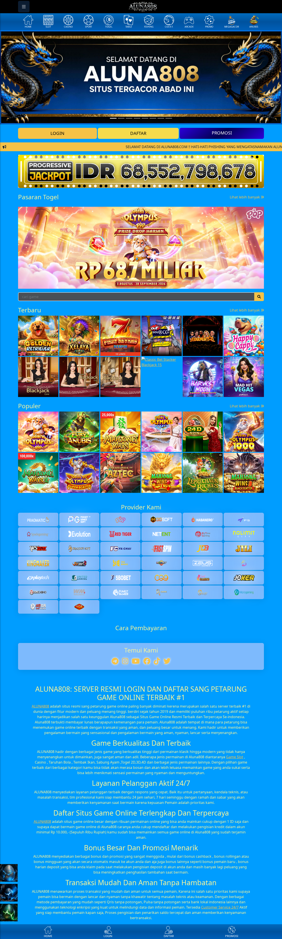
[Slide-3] (137, 118)
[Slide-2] (129, 118)
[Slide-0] (113, 118)
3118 (33, 283)
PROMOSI (222, 133)
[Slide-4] (145, 118)
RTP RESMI (141, 175)
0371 (64, 283)
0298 (192, 283)
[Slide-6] (161, 118)
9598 (225, 283)
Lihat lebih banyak (245, 265)
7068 (161, 283)
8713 (97, 283)
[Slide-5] (153, 118)
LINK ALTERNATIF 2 (141, 161)
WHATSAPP (141, 188)
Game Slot (234, 856)
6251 (129, 283)
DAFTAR (138, 133)
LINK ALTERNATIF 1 (141, 147)
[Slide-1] (121, 118)
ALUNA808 (40, 805)
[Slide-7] (168, 118)
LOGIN (57, 133)
